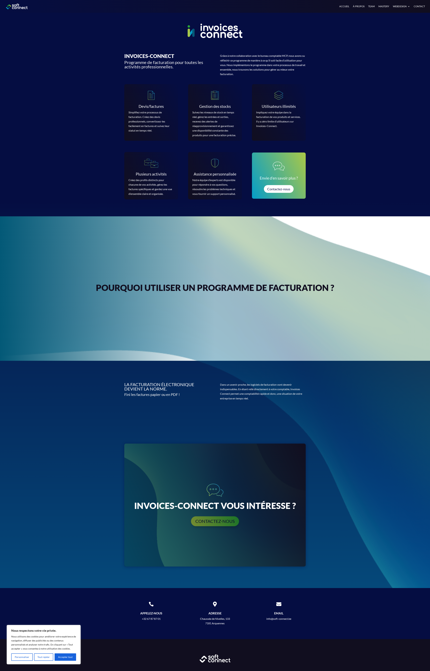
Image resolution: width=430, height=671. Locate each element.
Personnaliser (22, 657)
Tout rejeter (43, 657)
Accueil (344, 6)
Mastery (383, 6)
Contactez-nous (278, 189)
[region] (44, 644)
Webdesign (400, 6)
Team (371, 6)
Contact (419, 6)
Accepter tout (65, 657)
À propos (358, 6)
